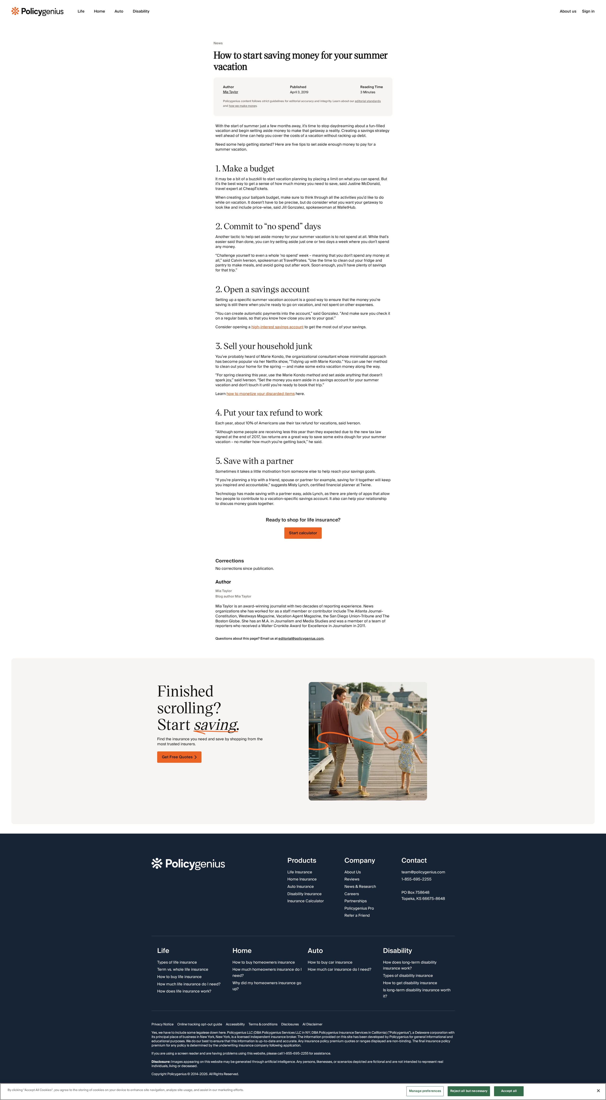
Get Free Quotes (177, 757)
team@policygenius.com (423, 872)
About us (568, 11)
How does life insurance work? (184, 991)
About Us (352, 872)
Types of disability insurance (408, 976)
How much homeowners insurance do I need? (267, 973)
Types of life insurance (177, 963)
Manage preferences (425, 1091)
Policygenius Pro (359, 909)
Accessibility (235, 1025)
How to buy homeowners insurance (263, 963)
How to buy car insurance (330, 963)
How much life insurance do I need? (188, 984)
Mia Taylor (230, 92)
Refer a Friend (357, 916)
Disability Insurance (304, 894)
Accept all (509, 1091)
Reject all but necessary (468, 1091)
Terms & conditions (263, 1025)
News (218, 43)
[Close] (598, 1090)
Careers (351, 894)
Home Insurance (302, 880)
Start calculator (303, 533)
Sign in (588, 11)
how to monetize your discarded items (261, 394)
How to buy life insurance (179, 977)
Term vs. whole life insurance (182, 970)
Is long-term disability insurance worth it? (416, 993)
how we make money (243, 105)
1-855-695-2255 (416, 880)
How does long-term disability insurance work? (410, 966)
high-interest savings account (277, 327)
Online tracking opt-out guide (199, 1025)
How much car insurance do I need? (339, 970)
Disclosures (290, 1025)
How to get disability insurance (410, 983)
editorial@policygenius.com (301, 638)
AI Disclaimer (312, 1025)
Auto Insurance (300, 887)
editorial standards (368, 101)
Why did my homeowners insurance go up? (266, 986)
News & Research (360, 887)
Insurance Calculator (305, 901)
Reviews (351, 880)
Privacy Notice (163, 1025)
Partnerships (355, 901)
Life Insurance (299, 872)
